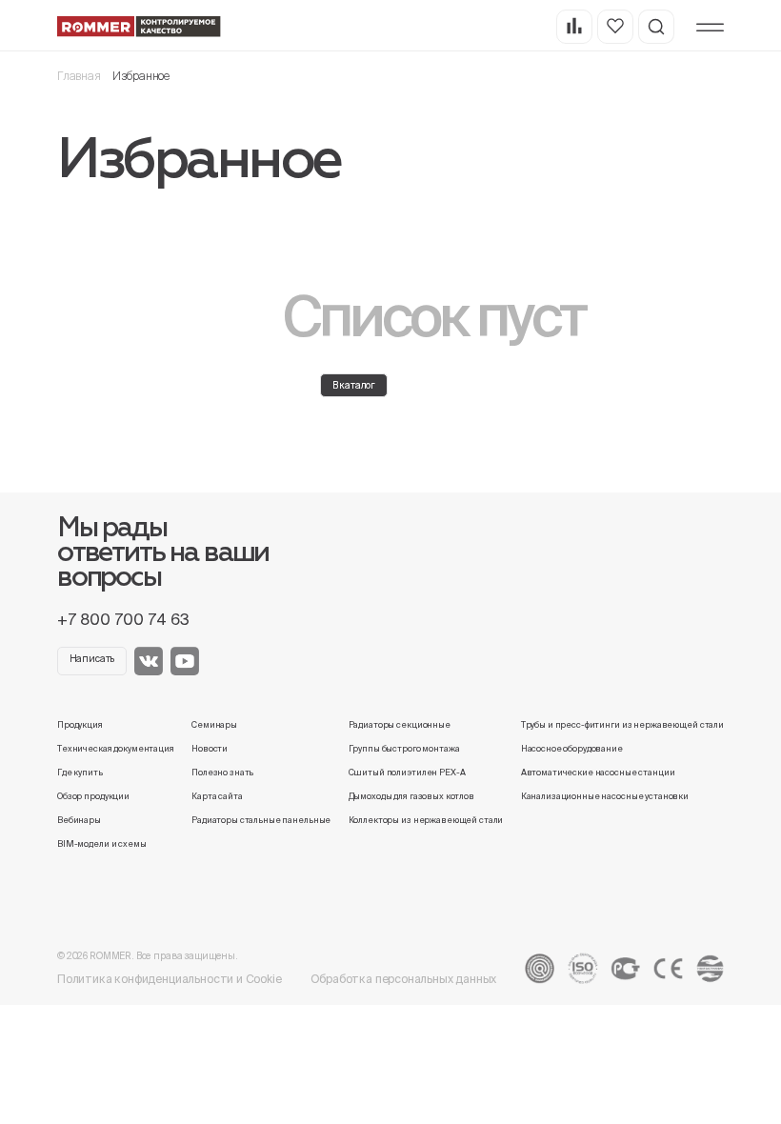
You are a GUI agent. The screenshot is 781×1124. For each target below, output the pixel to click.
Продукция (80, 725)
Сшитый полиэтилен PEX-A (407, 772)
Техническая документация (115, 748)
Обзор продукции (93, 796)
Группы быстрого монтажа (404, 748)
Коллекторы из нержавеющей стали (426, 820)
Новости (209, 748)
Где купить (80, 772)
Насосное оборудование (572, 748)
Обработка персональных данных (403, 979)
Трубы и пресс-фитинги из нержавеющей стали (622, 725)
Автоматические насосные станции (598, 772)
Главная (79, 76)
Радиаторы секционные (400, 725)
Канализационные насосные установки (605, 796)
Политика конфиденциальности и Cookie (169, 979)
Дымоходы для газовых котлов (411, 796)
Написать (92, 658)
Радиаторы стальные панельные (260, 820)
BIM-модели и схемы (102, 844)
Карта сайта (217, 796)
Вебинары (79, 820)
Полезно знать (222, 772)
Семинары (214, 725)
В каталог (354, 385)
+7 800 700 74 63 (123, 619)
